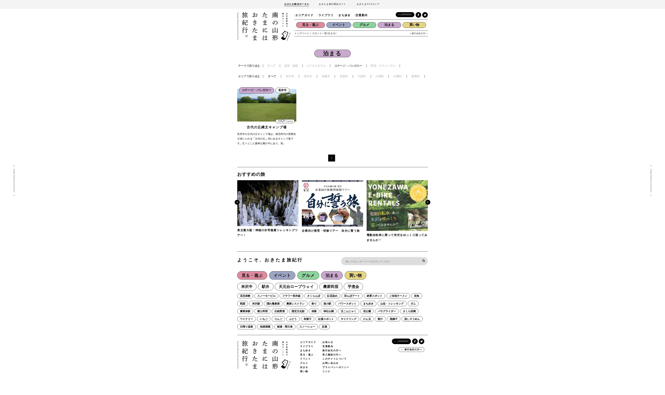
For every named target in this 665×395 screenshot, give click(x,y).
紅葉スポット (326, 319)
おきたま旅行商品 (332, 4)
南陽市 (326, 76)
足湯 (324, 326)
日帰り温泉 (246, 326)
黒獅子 (394, 319)
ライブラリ (326, 15)
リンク (326, 371)
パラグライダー (387, 311)
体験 (314, 311)
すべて (271, 65)
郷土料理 (262, 311)
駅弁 (265, 287)
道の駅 (327, 303)
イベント (338, 24)
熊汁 (380, 319)
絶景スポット (374, 296)
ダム (413, 303)
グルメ (364, 24)
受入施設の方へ (331, 355)
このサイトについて (334, 359)
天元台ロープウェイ (296, 287)
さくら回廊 (409, 311)
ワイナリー (246, 319)
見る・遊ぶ (310, 24)
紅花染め (332, 296)
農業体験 (245, 311)
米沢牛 (247, 287)
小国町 (380, 76)
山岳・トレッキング (392, 303)
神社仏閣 (328, 311)
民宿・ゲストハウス (383, 65)
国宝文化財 (298, 311)
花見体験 (245, 296)
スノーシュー (307, 326)
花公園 (367, 311)
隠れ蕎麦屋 (273, 303)
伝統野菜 (279, 311)
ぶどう (293, 319)
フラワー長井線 (291, 296)
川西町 (362, 76)
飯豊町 (415, 76)
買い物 (414, 24)
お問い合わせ (330, 363)
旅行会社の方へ (419, 33)
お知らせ (327, 342)
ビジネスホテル (316, 65)
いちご (264, 319)
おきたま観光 (296, 4)
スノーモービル (266, 296)
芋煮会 (353, 287)
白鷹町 (397, 76)
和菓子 (308, 319)
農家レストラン (295, 303)
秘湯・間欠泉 (285, 326)
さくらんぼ (313, 296)
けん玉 (367, 319)
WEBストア (368, 4)
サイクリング (348, 319)
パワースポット (347, 303)
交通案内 (362, 15)
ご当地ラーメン (398, 296)
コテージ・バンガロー (348, 65)
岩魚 (416, 296)
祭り (314, 303)
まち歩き (344, 15)
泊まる (389, 24)
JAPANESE (406, 15)
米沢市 (290, 76)
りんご (278, 319)
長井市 (308, 76)
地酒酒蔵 (265, 326)
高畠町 (344, 76)
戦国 (242, 303)
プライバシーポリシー (335, 367)
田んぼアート (352, 296)
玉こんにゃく (348, 311)
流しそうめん (412, 319)
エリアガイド (304, 15)
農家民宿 (330, 287)
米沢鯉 (256, 303)
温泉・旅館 (291, 65)
